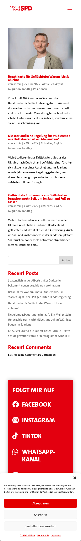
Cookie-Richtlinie (27, 535)
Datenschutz (43, 535)
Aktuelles (48, 84)
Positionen (40, 89)
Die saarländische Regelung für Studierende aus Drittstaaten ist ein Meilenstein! (39, 137)
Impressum (56, 535)
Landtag (27, 89)
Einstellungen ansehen (40, 526)
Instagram (38, 420)
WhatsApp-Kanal (38, 456)
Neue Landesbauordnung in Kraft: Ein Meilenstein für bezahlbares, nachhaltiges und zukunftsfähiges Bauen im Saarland (39, 319)
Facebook (36, 405)
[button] (75, 478)
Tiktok (32, 436)
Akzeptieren (40, 503)
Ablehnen (40, 515)
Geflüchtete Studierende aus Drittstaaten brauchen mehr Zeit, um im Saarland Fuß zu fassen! (39, 198)
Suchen (66, 260)
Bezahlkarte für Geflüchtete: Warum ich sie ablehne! (38, 78)
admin (18, 84)
